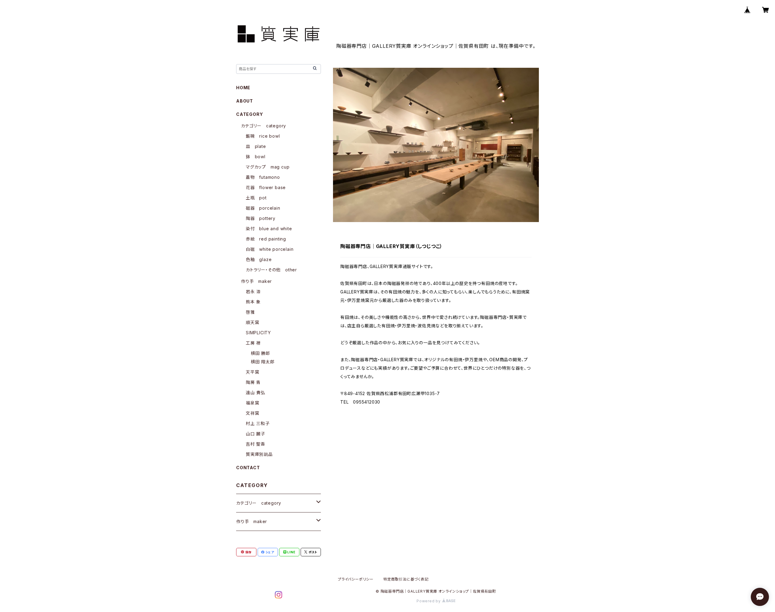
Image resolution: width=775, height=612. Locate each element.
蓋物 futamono (263, 177)
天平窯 (252, 372)
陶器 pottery (260, 218)
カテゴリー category (263, 125)
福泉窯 (252, 402)
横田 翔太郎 (263, 361)
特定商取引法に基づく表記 (406, 579)
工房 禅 (253, 342)
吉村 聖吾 (255, 444)
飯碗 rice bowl (263, 136)
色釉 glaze (259, 259)
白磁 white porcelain (269, 249)
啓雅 (250, 312)
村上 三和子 (258, 423)
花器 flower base (266, 187)
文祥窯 (252, 413)
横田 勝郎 (260, 353)
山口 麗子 (255, 433)
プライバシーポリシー (356, 579)
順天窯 (252, 322)
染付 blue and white (269, 228)
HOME (243, 87)
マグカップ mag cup (267, 166)
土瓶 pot (256, 197)
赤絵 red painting (266, 238)
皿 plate (256, 146)
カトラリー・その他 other (271, 269)
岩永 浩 (253, 291)
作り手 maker (256, 281)
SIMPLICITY (258, 332)
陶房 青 (253, 382)
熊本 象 (253, 301)
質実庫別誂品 (259, 454)
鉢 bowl (255, 156)
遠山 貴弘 (255, 392)
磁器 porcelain (263, 208)
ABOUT (244, 100)
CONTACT (248, 467)
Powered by (429, 601)
